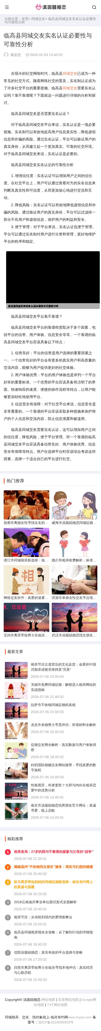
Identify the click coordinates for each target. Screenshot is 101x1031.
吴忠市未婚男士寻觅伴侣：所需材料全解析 (63, 725)
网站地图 (48, 1000)
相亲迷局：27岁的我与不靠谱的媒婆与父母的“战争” (53, 852)
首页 (25, 19)
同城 (66, 73)
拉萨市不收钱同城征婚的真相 (53, 705)
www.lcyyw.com (80, 1017)
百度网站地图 (68, 1000)
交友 (73, 73)
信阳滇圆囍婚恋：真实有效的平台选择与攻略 (48, 952)
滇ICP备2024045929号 (56, 1022)
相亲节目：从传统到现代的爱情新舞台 (43, 917)
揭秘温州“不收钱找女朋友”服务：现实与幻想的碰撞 (53, 867)
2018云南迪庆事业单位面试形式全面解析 (45, 902)
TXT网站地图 (57, 1005)
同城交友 (38, 19)
